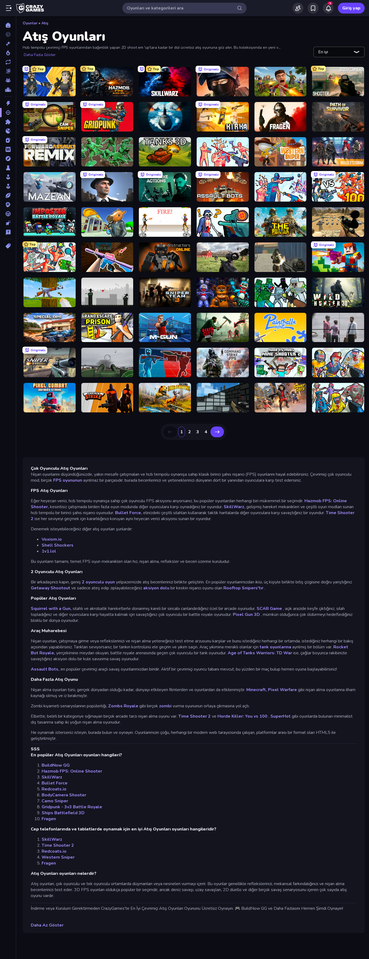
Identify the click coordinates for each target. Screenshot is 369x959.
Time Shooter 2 (194, 716)
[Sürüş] (8, 213)
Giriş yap (351, 8)
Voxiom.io (52, 539)
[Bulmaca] (8, 121)
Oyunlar (30, 23)
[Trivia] (8, 232)
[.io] (8, 131)
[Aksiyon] (8, 103)
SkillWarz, (234, 507)
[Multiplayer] (8, 80)
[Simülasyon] (8, 186)
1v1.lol (49, 551)
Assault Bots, (45, 669)
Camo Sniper (55, 801)
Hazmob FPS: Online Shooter (72, 771)
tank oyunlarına (275, 647)
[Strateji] (8, 204)
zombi (165, 706)
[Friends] (298, 8)
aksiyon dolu (156, 588)
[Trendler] (8, 52)
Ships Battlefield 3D (63, 813)
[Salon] (8, 177)
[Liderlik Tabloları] (8, 89)
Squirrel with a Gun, (51, 609)
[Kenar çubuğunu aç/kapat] (8, 8)
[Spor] (8, 195)
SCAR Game (269, 609)
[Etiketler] (8, 246)
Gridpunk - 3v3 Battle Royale (72, 807)
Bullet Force (55, 783)
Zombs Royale (123, 706)
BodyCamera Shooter (64, 795)
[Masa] (8, 167)
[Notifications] (328, 8)
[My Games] (313, 8)
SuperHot (280, 716)
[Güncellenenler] (8, 62)
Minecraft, (256, 690)
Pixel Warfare (282, 690)
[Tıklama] (8, 223)
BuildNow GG (56, 765)
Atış (44, 23)
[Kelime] (8, 149)
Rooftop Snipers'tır (243, 588)
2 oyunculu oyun (98, 582)
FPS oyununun (67, 480)
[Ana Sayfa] (8, 25)
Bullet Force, (128, 513)
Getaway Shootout (50, 588)
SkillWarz (52, 777)
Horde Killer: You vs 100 (242, 716)
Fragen (49, 819)
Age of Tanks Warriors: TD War (260, 653)
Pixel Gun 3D (246, 615)
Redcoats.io (54, 789)
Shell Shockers (57, 545)
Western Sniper (58, 857)
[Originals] (8, 71)
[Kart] (8, 140)
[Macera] (8, 158)
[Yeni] (8, 43)
